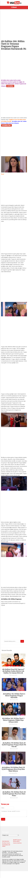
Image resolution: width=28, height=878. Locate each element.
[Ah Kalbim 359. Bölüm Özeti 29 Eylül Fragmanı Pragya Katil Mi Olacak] (14, 740)
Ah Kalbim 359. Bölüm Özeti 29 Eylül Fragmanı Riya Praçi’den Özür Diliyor (13, 769)
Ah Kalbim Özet (6, 125)
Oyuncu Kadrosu (17, 843)
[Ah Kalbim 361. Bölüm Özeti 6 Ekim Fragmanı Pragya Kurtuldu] (14, 691)
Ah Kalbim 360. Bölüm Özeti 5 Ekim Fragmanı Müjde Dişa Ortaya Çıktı (13, 720)
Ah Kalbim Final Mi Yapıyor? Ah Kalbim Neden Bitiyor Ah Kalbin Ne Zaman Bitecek (13, 671)
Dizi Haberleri (5, 841)
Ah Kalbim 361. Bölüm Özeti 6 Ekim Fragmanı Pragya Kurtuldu (14, 695)
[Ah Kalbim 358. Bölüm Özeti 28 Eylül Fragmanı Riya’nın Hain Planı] (14, 789)
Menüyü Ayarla (6, 875)
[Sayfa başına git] (25, 876)
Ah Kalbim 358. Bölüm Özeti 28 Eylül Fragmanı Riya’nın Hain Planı (14, 793)
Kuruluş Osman (6, 843)
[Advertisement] (14, 26)
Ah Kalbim (10, 86)
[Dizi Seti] (14, 2)
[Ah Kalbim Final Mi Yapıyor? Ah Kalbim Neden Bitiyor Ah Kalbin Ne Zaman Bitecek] (13, 667)
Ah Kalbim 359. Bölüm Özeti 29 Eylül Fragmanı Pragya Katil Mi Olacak (14, 744)
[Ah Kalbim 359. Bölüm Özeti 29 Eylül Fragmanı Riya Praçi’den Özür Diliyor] (13, 765)
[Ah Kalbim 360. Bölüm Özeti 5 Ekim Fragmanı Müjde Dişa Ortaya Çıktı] (13, 716)
